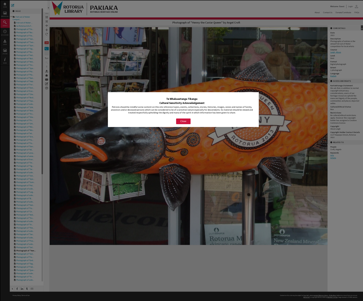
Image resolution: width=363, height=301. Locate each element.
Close (183, 121)
